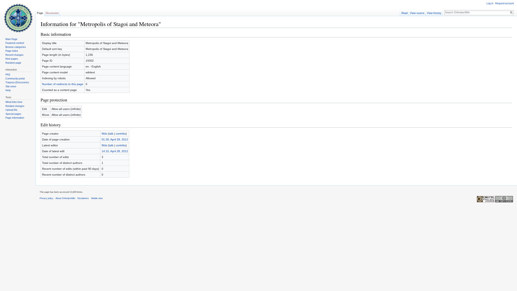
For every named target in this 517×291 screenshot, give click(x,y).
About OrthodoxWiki (65, 198)
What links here (13, 102)
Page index (11, 51)
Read (404, 13)
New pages (11, 58)
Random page (13, 62)
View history (434, 13)
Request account (504, 3)
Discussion (52, 13)
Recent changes (14, 55)
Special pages (13, 114)
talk (111, 133)
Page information (14, 117)
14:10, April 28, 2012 (115, 151)
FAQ (7, 74)
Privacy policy (46, 198)
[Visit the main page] (18, 16)
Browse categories (15, 47)
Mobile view (97, 198)
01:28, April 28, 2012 (115, 139)
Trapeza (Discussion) (17, 82)
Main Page (11, 39)
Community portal (15, 78)
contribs (121, 133)
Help (8, 90)
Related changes (14, 106)
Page (40, 13)
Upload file (11, 110)
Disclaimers (83, 198)
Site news (10, 86)
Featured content (14, 43)
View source (417, 13)
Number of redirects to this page (62, 84)
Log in (490, 3)
